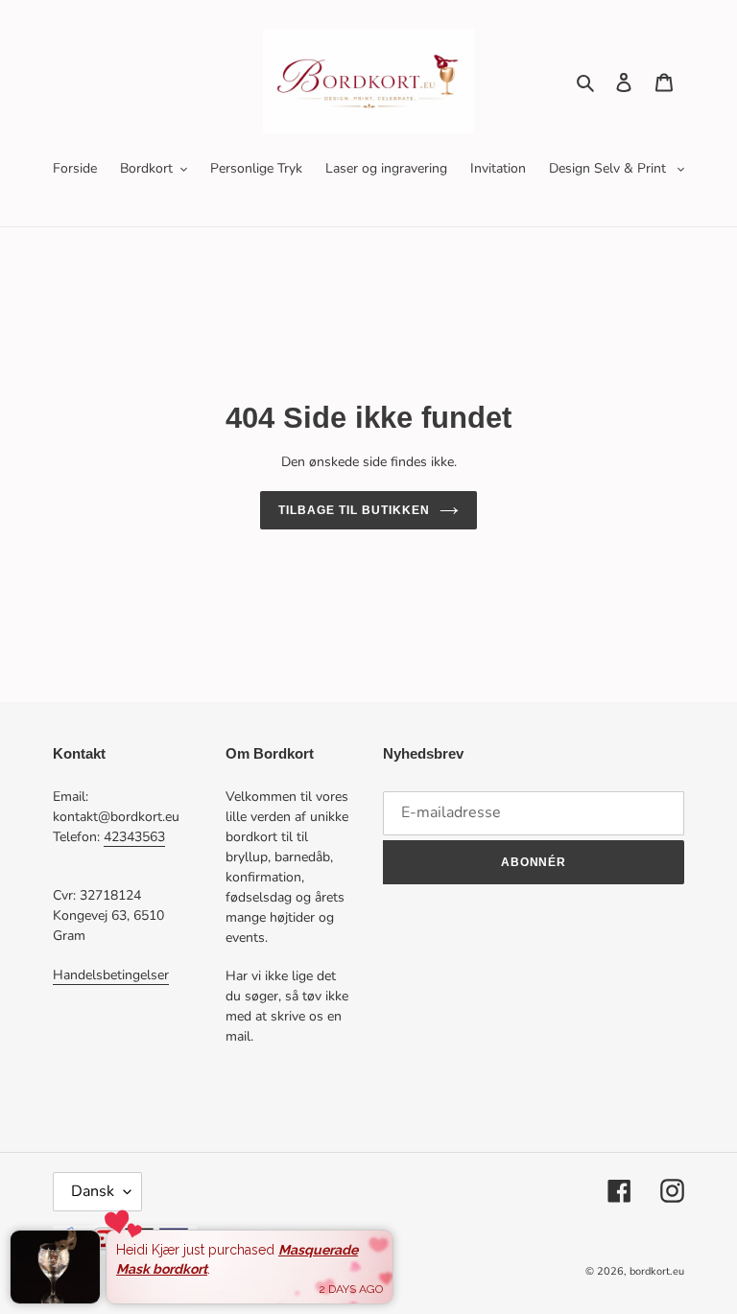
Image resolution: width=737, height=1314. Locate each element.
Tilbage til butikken (353, 510)
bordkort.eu (657, 1271)
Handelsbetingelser (111, 975)
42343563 (134, 837)
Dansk (92, 1191)
